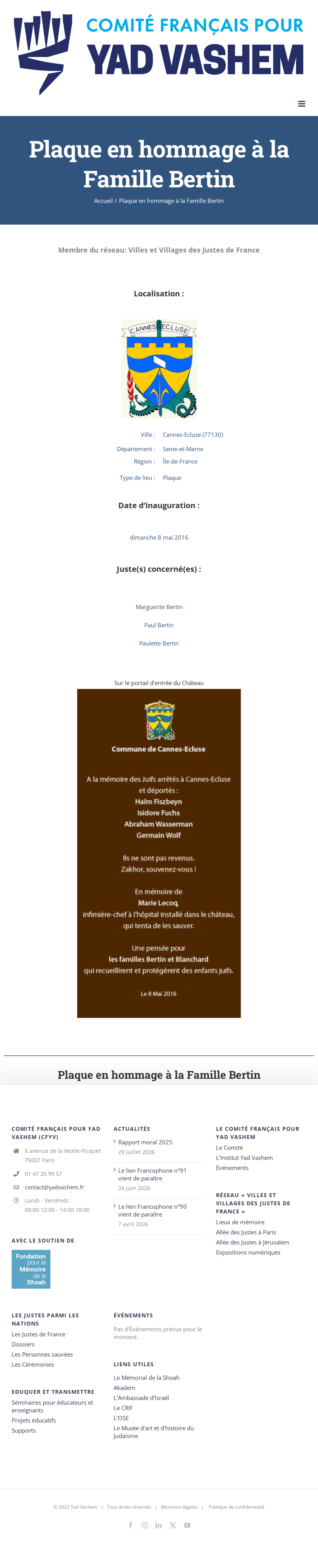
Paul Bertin (159, 625)
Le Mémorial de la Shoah (147, 1377)
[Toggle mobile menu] (302, 104)
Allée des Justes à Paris (246, 1232)
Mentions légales (179, 1507)
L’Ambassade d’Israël (141, 1398)
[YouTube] (187, 1525)
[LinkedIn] (159, 1525)
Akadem (124, 1387)
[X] (172, 1523)
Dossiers (23, 1344)
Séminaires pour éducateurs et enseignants (52, 1406)
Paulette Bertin (159, 643)
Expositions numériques (248, 1252)
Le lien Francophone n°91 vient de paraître (152, 1174)
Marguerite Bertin (159, 607)
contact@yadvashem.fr (54, 1187)
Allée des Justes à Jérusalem (252, 1242)
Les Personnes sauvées (42, 1354)
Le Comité (229, 1147)
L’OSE (121, 1418)
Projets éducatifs (34, 1420)
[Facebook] (131, 1525)
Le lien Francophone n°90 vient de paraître (152, 1210)
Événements (232, 1168)
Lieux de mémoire (240, 1222)
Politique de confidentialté (236, 1507)
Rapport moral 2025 (145, 1142)
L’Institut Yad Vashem (244, 1157)
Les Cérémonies (33, 1364)
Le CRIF (123, 1408)
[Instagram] (145, 1525)
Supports (24, 1430)
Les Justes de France (38, 1334)
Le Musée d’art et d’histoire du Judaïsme (154, 1432)
